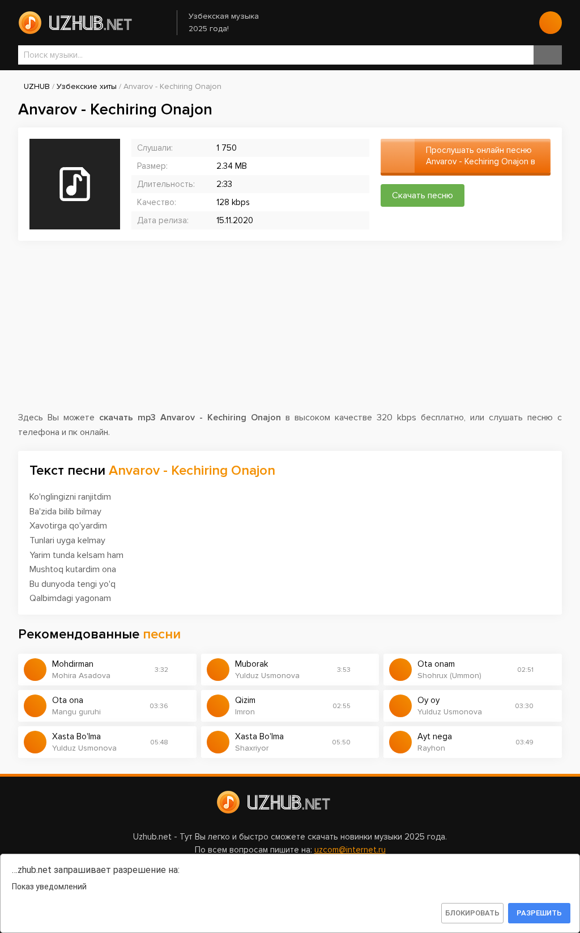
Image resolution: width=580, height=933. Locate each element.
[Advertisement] (290, 331)
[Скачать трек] (182, 669)
